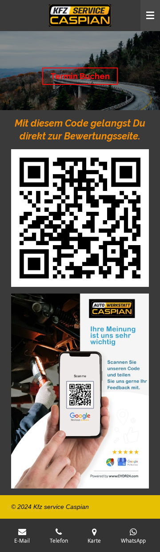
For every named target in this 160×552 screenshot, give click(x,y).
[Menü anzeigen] (150, 15)
